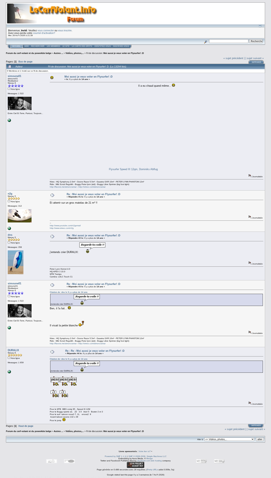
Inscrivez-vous (121, 46)
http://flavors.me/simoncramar (63, 187)
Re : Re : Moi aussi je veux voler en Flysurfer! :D (94, 350)
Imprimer (256, 62)
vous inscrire (65, 30)
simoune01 (14, 76)
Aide (26, 46)
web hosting (156, 461)
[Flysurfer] (9, 229)
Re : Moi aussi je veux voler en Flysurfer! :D (93, 194)
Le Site (65, 46)
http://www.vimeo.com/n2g (62, 228)
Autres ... (59, 53)
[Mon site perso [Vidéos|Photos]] (9, 121)
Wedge (149, 458)
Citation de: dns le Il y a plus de (68, 292)
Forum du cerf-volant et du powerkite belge (28, 53)
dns (10, 234)
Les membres (53, 46)
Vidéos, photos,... (74, 53)
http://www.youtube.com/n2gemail (65, 225)
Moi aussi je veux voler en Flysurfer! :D (123, 53)
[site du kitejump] (9, 373)
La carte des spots (82, 46)
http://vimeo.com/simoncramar (92, 187)
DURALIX (13, 350)
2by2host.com (143, 461)
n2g (10, 193)
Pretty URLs (152, 469)
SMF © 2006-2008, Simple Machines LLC (147, 456)
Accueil (16, 46)
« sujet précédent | (234, 58)
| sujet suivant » (254, 58)
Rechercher (37, 46)
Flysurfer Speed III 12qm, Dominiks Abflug (133, 169)
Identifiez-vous (102, 46)
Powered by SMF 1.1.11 (116, 456)
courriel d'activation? (44, 33)
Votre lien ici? (145, 451)
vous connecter (45, 30)
